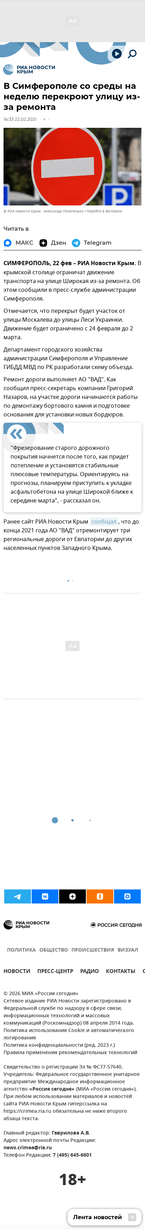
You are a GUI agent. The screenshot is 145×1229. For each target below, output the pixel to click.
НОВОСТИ (17, 972)
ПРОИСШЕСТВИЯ (92, 950)
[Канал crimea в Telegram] (17, 896)
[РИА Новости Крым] (29, 69)
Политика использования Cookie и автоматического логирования (69, 1034)
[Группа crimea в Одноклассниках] (100, 896)
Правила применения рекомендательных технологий (70, 1053)
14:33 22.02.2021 (20, 119)
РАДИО (89, 972)
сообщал (104, 522)
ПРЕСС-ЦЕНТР (55, 972)
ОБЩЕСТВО (53, 950)
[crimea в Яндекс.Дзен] (72, 896)
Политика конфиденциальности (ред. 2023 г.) (59, 1045)
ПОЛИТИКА (21, 950)
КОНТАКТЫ (120, 972)
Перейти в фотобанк (104, 211)
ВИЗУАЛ (128, 950)
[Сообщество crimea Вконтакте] (45, 896)
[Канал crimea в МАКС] (127, 896)
